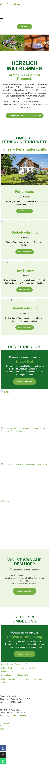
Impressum (4, 723)
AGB (2, 729)
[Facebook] (3, 748)
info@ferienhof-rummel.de (15, 716)
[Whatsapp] (3, 761)
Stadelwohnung (24, 308)
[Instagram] (3, 755)
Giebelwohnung (24, 232)
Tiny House (24, 270)
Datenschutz (5, 726)
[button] (3, 42)
